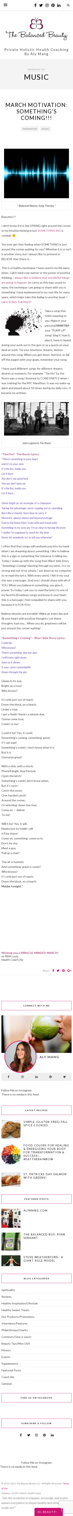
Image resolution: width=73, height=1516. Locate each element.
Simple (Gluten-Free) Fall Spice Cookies (46, 1123)
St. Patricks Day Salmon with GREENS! (45, 1176)
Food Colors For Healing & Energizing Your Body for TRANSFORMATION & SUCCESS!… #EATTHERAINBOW (46, 1152)
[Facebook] (8, 1077)
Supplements (9, 1363)
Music (45, 129)
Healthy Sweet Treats (15, 1310)
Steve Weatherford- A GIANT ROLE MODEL (43, 1259)
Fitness (6, 1350)
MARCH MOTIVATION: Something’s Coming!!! (36, 111)
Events (5, 1357)
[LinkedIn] (36, 1077)
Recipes (6, 1296)
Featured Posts (11, 1370)
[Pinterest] (51, 1077)
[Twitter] (65, 1077)
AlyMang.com (36, 1210)
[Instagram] (22, 1077)
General (6, 1383)
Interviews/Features (14, 1323)
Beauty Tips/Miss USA (15, 1343)
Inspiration (30, 129)
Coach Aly (7, 1377)
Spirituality (8, 1290)
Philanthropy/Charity (14, 1330)
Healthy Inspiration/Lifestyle (19, 1303)
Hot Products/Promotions (17, 1316)
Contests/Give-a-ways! (16, 1336)
